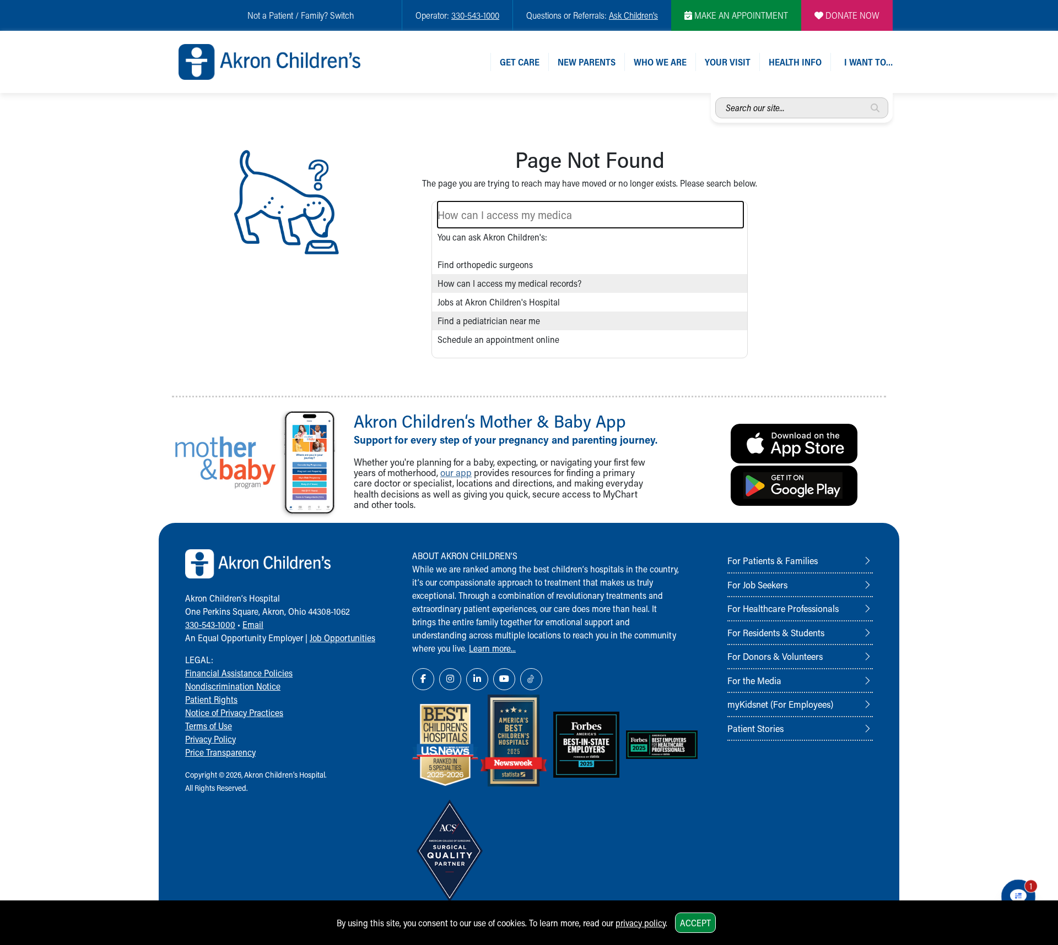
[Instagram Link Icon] (450, 679)
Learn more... (492, 648)
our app (456, 472)
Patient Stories (755, 728)
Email (252, 624)
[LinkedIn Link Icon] (477, 679)
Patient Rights (211, 699)
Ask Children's (633, 15)
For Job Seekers (757, 584)
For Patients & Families (772, 560)
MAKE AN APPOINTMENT (740, 15)
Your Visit (728, 62)
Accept (695, 922)
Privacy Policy (210, 739)
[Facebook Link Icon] (423, 679)
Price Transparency (220, 752)
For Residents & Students (775, 632)
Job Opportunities (342, 637)
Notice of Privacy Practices (234, 712)
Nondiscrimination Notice (232, 686)
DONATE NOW (851, 15)
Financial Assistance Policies (239, 673)
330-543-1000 (475, 15)
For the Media (754, 680)
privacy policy (641, 922)
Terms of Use (208, 725)
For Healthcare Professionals (783, 608)
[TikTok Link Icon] (531, 679)
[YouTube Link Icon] (504, 679)
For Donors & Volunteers (775, 656)
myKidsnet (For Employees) (780, 704)
